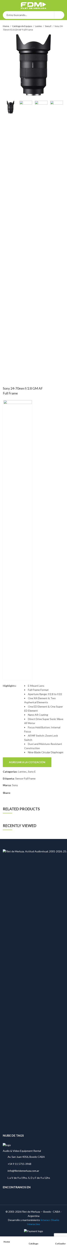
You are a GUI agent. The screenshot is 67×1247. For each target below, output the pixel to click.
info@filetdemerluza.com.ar (23, 1170)
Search (59, 15)
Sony (15, 785)
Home (6, 26)
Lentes (38, 26)
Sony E (48, 26)
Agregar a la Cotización (27, 762)
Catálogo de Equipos (22, 26)
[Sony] (18, 539)
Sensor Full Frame (25, 778)
